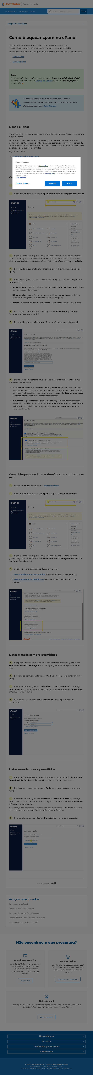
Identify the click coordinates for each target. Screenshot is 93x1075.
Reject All (52, 183)
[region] (46, 173)
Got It (69, 183)
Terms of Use (43, 166)
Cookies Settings (22, 183)
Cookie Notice (21, 177)
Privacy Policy (50, 173)
